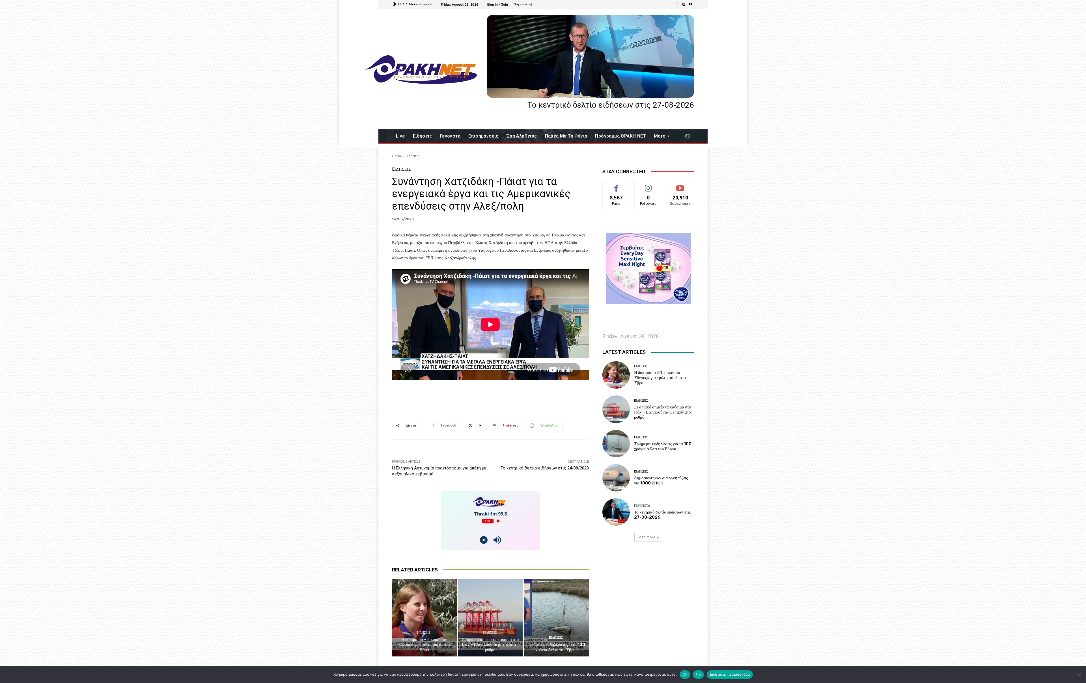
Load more (646, 537)
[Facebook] (677, 4)
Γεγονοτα (642, 505)
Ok (685, 674)
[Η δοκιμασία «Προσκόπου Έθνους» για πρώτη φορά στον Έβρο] (424, 617)
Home (397, 156)
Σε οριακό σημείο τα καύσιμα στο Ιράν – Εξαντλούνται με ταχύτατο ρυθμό (490, 644)
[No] (1079, 674)
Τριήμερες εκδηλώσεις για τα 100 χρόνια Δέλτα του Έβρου (556, 647)
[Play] (483, 540)
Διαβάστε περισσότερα (730, 674)
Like (616, 185)
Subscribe (680, 185)
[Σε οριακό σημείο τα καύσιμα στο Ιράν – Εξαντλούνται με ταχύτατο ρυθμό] (490, 617)
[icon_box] (523, 5)
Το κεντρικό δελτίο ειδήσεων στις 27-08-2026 (610, 105)
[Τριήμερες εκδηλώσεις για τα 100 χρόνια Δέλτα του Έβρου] (556, 617)
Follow (648, 185)
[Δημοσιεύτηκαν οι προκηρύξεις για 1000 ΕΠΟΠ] (616, 477)
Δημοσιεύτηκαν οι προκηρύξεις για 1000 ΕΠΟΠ (661, 480)
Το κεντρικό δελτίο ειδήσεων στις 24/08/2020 (545, 468)
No (698, 674)
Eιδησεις (412, 156)
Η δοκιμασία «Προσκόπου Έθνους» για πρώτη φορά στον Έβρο (424, 644)
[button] (687, 136)
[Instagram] (683, 4)
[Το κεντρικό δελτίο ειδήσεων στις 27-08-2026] (590, 56)
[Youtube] (690, 4)
